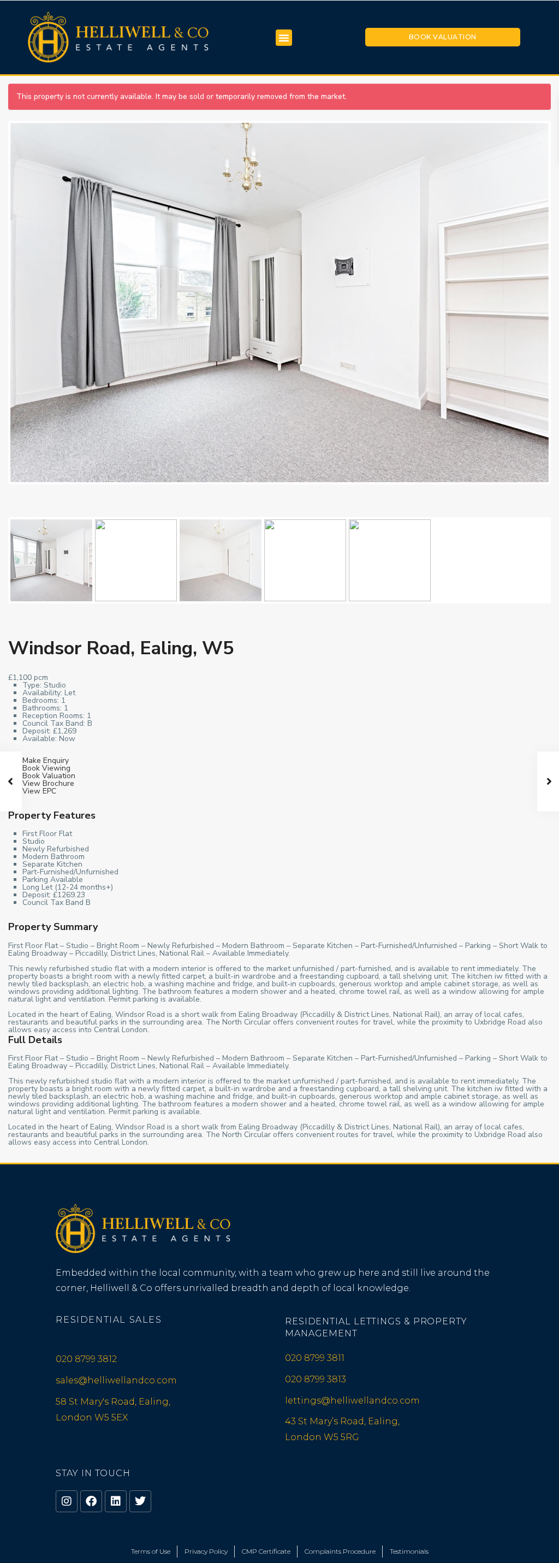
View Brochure (48, 783)
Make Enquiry (45, 760)
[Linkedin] (116, 1501)
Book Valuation (443, 37)
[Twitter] (140, 1501)
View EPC (39, 791)
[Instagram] (67, 1501)
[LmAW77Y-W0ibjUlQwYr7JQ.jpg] (279, 302)
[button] (284, 37)
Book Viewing (46, 768)
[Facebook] (91, 1501)
